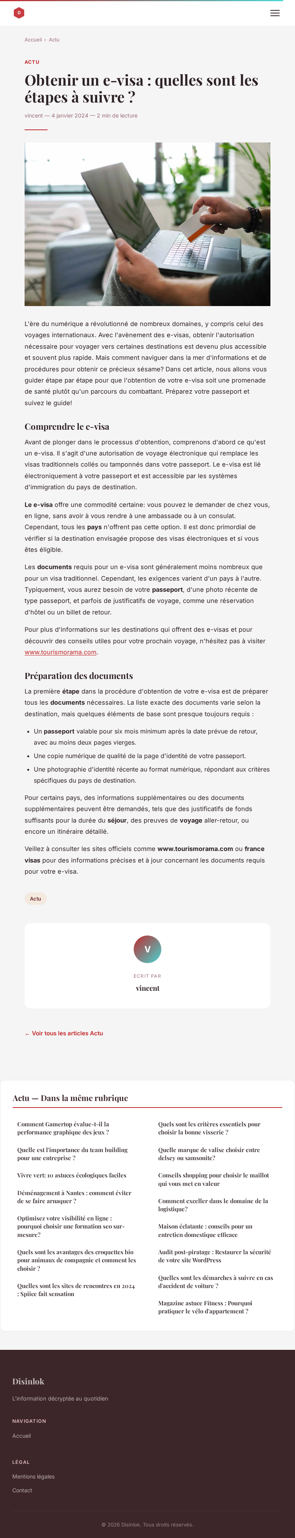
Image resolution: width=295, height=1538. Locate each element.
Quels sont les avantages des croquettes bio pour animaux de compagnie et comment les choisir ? (76, 1260)
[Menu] (275, 13)
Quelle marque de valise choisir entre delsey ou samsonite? (209, 1154)
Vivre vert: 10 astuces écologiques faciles (71, 1175)
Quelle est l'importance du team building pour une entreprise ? (72, 1154)
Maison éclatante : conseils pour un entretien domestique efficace (205, 1230)
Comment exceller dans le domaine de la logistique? (213, 1205)
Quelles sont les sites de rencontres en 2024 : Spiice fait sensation (76, 1290)
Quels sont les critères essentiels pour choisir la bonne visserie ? (209, 1128)
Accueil (33, 39)
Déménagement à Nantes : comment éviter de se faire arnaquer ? (74, 1197)
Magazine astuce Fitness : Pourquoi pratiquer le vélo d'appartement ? (205, 1307)
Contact (22, 1490)
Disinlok (28, 1381)
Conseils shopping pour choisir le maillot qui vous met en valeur (213, 1179)
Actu (54, 39)
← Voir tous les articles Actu (64, 1033)
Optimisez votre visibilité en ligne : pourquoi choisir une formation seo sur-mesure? (71, 1226)
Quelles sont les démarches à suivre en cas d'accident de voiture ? (215, 1282)
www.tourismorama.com (60, 652)
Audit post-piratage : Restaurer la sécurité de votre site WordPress (214, 1256)
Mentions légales (33, 1476)
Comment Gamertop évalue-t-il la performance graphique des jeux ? (63, 1128)
